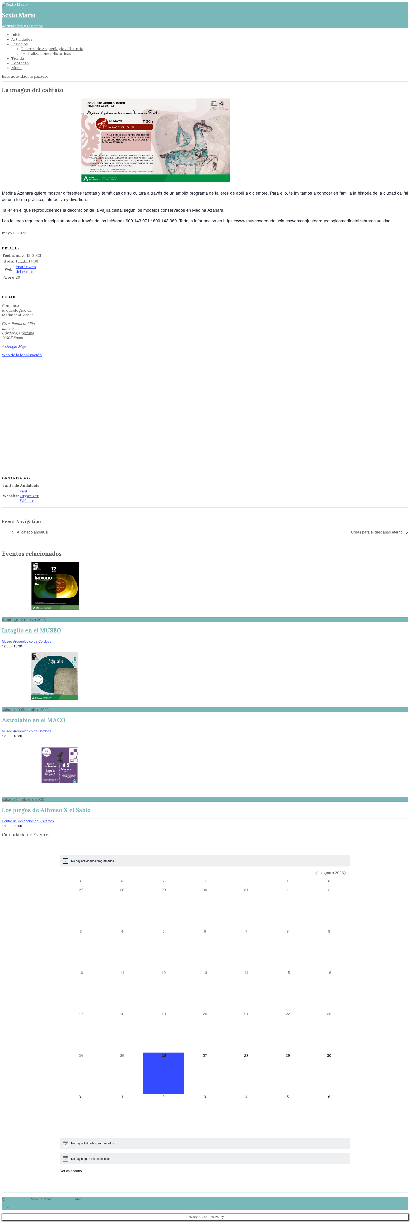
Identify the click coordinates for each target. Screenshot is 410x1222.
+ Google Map (14, 346)
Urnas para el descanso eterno (377, 532)
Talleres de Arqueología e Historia (52, 48)
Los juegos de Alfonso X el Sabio (46, 810)
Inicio (16, 34)
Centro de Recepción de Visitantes (28, 821)
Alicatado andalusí (32, 532)
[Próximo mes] (345, 873)
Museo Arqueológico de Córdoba (26, 641)
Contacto (20, 63)
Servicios (19, 44)
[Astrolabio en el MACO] (205, 676)
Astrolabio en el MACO (33, 720)
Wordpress (93, 1199)
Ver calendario (71, 1170)
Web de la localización (22, 354)
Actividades (21, 39)
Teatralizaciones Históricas (46, 53)
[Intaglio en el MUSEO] (205, 586)
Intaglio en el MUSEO (31, 630)
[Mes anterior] (316, 873)
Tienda (17, 58)
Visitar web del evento (26, 269)
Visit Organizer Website (29, 496)
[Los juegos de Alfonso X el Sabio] (205, 765)
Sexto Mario (17, 1199)
